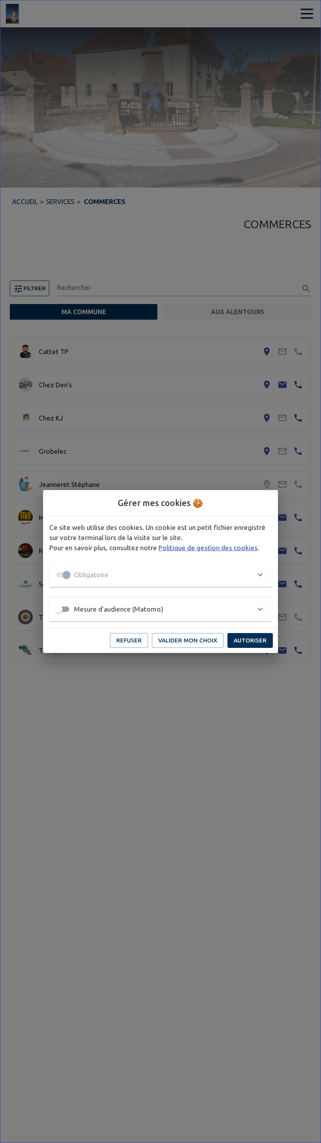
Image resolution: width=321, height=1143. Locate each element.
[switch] (58, 609)
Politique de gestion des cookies (208, 547)
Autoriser (250, 640)
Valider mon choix (187, 640)
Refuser (129, 640)
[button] (160, 575)
